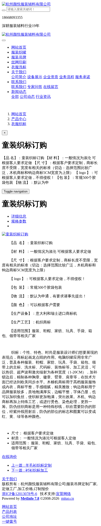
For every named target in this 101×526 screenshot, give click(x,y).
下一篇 (29, 470)
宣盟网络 (63, 494)
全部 (15, 97)
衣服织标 (18, 124)
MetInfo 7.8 (30, 498)
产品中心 (18, 119)
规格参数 (18, 221)
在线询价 (9, 457)
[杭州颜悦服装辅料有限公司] (50, 4)
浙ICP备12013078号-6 (19, 494)
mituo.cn (67, 498)
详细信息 (18, 216)
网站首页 (18, 47)
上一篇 (31, 465)
